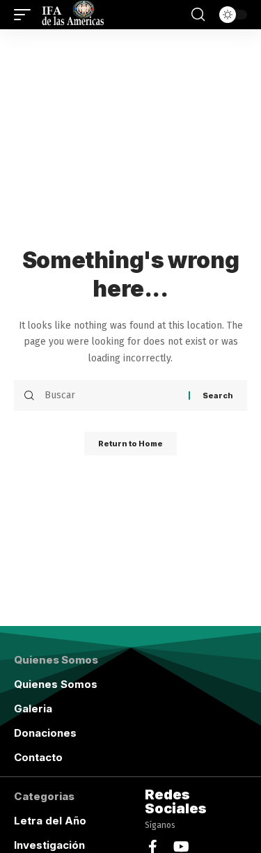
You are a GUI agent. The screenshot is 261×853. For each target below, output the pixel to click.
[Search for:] (111, 395)
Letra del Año (50, 820)
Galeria (33, 708)
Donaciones (45, 732)
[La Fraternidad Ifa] (72, 14)
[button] (26, 14)
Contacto (38, 757)
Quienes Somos (55, 684)
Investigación (49, 845)
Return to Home (130, 443)
